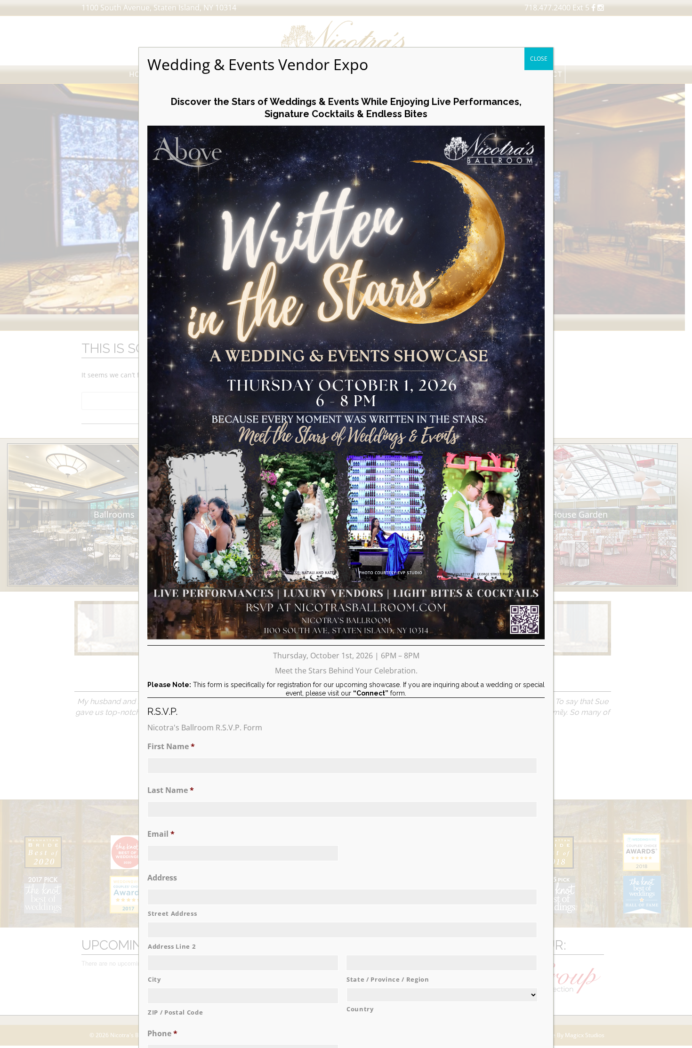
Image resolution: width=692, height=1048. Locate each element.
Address (162, 878)
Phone (162, 1034)
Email (161, 834)
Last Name (170, 790)
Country (360, 1009)
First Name (171, 747)
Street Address (172, 913)
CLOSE (538, 59)
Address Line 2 (171, 946)
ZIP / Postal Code (175, 1012)
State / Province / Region (387, 979)
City (154, 979)
